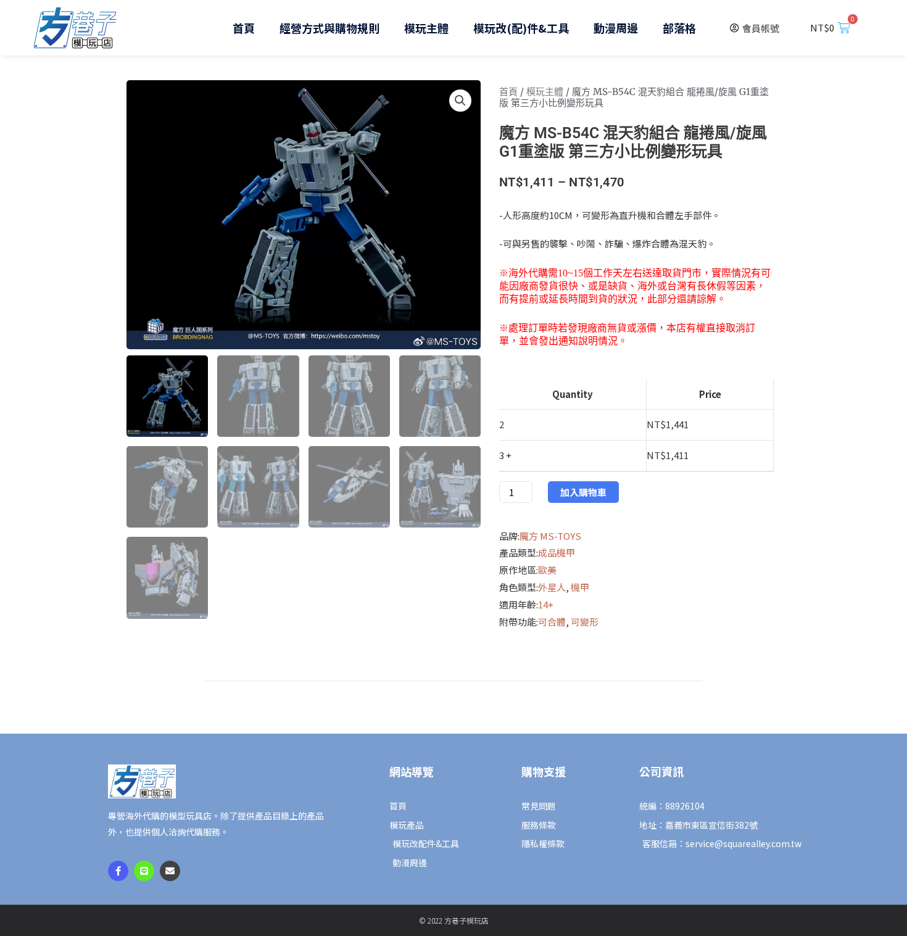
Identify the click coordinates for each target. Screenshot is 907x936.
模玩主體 (426, 28)
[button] (460, 100)
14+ (545, 604)
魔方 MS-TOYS (550, 535)
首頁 (244, 28)
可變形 (584, 621)
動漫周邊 (616, 28)
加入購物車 (583, 492)
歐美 (547, 569)
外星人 (552, 587)
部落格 (679, 28)
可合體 (552, 621)
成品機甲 (556, 552)
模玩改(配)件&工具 (521, 28)
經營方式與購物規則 (329, 28)
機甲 (580, 587)
